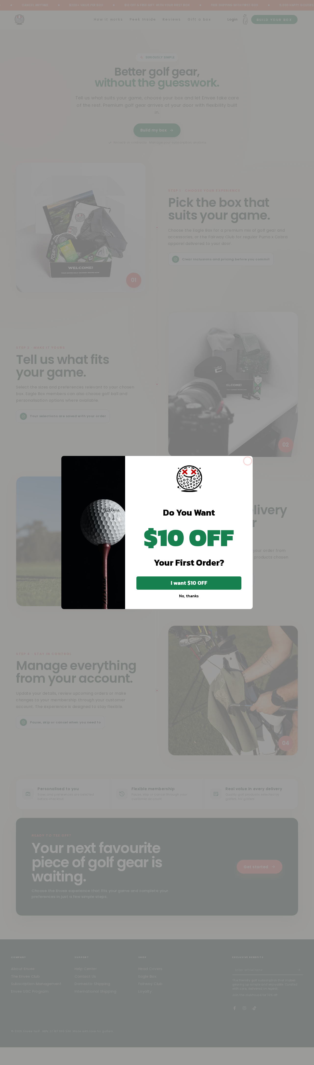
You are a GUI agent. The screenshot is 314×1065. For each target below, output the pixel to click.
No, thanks (189, 596)
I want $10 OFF (189, 583)
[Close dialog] (248, 461)
